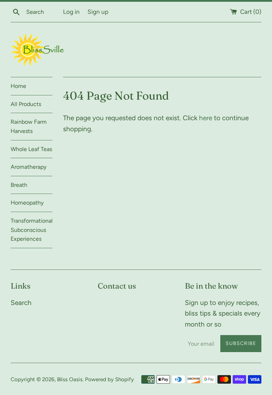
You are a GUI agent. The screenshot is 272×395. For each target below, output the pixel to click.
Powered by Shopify (109, 379)
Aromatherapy (28, 166)
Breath (19, 185)
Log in (71, 11)
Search (21, 303)
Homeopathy (27, 202)
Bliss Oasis (70, 379)
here (205, 118)
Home (18, 86)
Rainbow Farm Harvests (29, 126)
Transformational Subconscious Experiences (31, 229)
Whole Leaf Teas (31, 149)
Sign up (97, 11)
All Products (26, 104)
